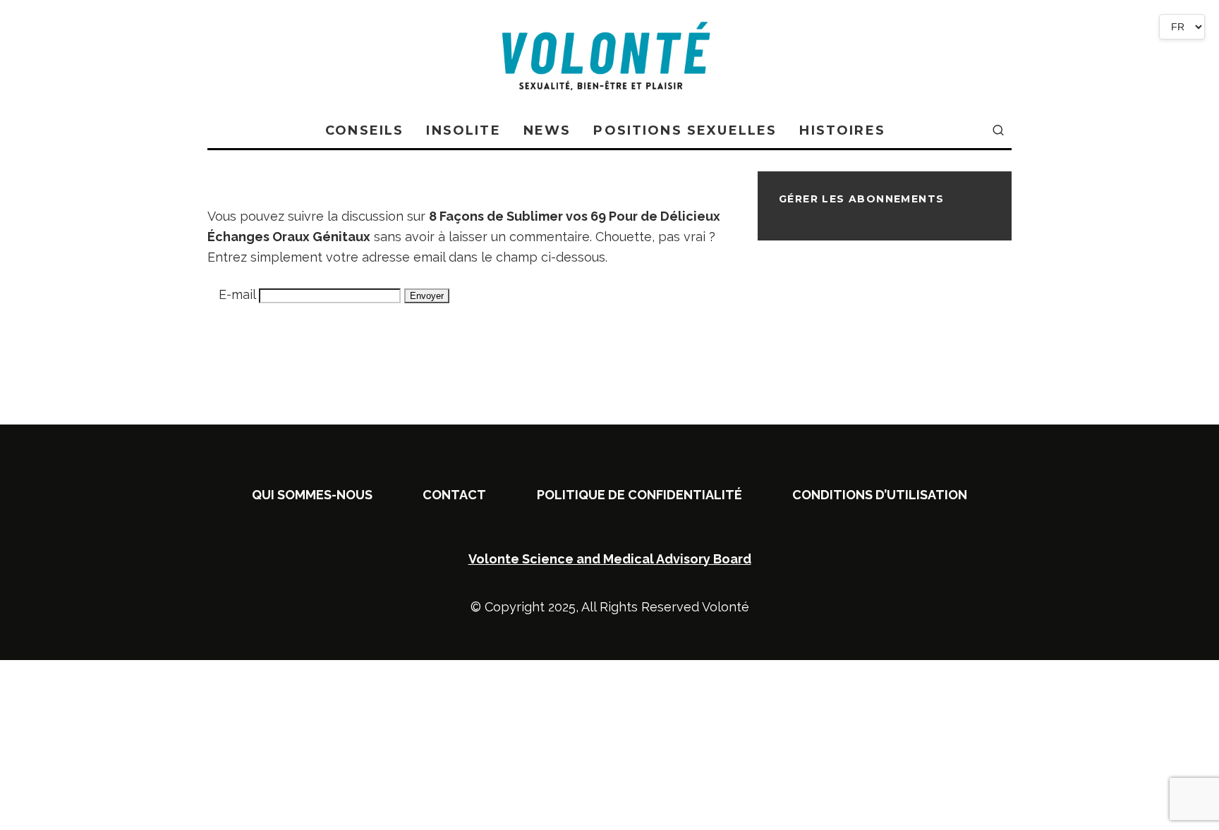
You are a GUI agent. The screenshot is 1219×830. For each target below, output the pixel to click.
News (547, 130)
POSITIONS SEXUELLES (685, 130)
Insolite (463, 130)
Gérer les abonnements (861, 199)
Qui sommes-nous (312, 494)
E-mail (237, 294)
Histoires (842, 130)
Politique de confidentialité (639, 494)
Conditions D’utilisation (879, 494)
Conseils (364, 130)
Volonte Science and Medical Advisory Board (609, 558)
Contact (454, 494)
